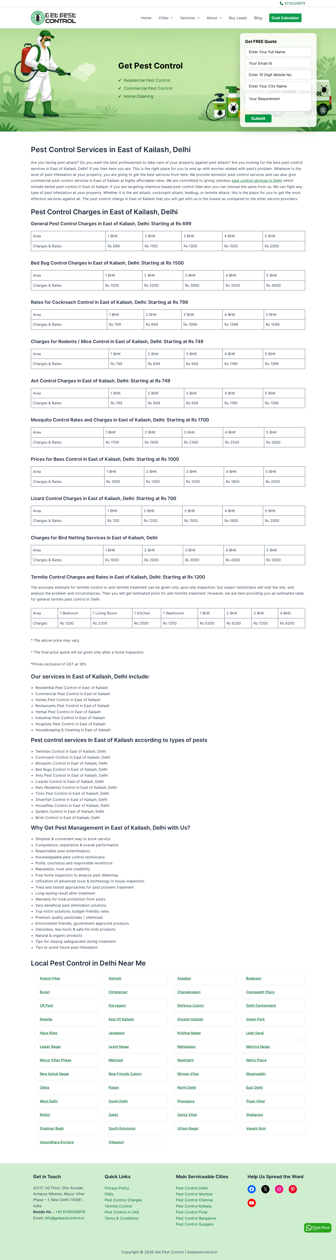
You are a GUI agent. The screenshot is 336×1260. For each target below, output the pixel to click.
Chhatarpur (118, 992)
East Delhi (254, 1087)
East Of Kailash (121, 1019)
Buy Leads (238, 18)
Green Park (255, 1019)
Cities (163, 18)
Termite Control (118, 1206)
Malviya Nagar (258, 1046)
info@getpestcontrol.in (64, 1218)
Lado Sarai (255, 1033)
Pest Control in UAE (122, 1212)
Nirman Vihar (188, 1074)
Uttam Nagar (188, 1128)
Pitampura (186, 1101)
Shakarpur (254, 1114)
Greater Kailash (190, 1019)
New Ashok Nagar (54, 1074)
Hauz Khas (48, 1033)
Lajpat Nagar (50, 1046)
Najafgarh (185, 1060)
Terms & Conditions (122, 1218)
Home (146, 18)
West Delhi (49, 1101)
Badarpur (253, 978)
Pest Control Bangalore (196, 1218)
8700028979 (294, 3)
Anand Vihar (50, 978)
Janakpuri (117, 1033)
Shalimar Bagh (52, 1128)
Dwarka (46, 1019)
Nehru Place (256, 1060)
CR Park (46, 1005)
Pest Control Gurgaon (195, 1224)
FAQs (109, 1194)
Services (187, 18)
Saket (113, 1114)
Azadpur (184, 978)
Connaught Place (260, 992)
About (212, 18)
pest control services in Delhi (257, 180)
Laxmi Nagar (119, 1046)
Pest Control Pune (191, 1212)
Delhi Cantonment (261, 1005)
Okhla (44, 1087)
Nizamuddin (256, 1074)
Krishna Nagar (189, 1033)
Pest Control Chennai (194, 1200)
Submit (258, 118)
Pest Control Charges (123, 1200)
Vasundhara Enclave (57, 1142)
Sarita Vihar (187, 1114)
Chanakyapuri (188, 992)
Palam (114, 1087)
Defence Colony (190, 1005)
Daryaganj (117, 1005)
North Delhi (186, 1087)
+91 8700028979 (70, 1212)
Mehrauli (116, 1060)
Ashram (115, 978)
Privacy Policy (117, 1188)
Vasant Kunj (256, 1128)
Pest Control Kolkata (194, 1206)
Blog (258, 18)
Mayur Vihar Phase (55, 1060)
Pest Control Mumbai (194, 1194)
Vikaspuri (116, 1142)
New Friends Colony (125, 1074)
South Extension (122, 1128)
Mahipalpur (186, 1046)
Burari (45, 992)
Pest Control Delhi (192, 1188)
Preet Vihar (255, 1101)
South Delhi (118, 1101)
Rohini (45, 1114)
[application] (170, 18)
